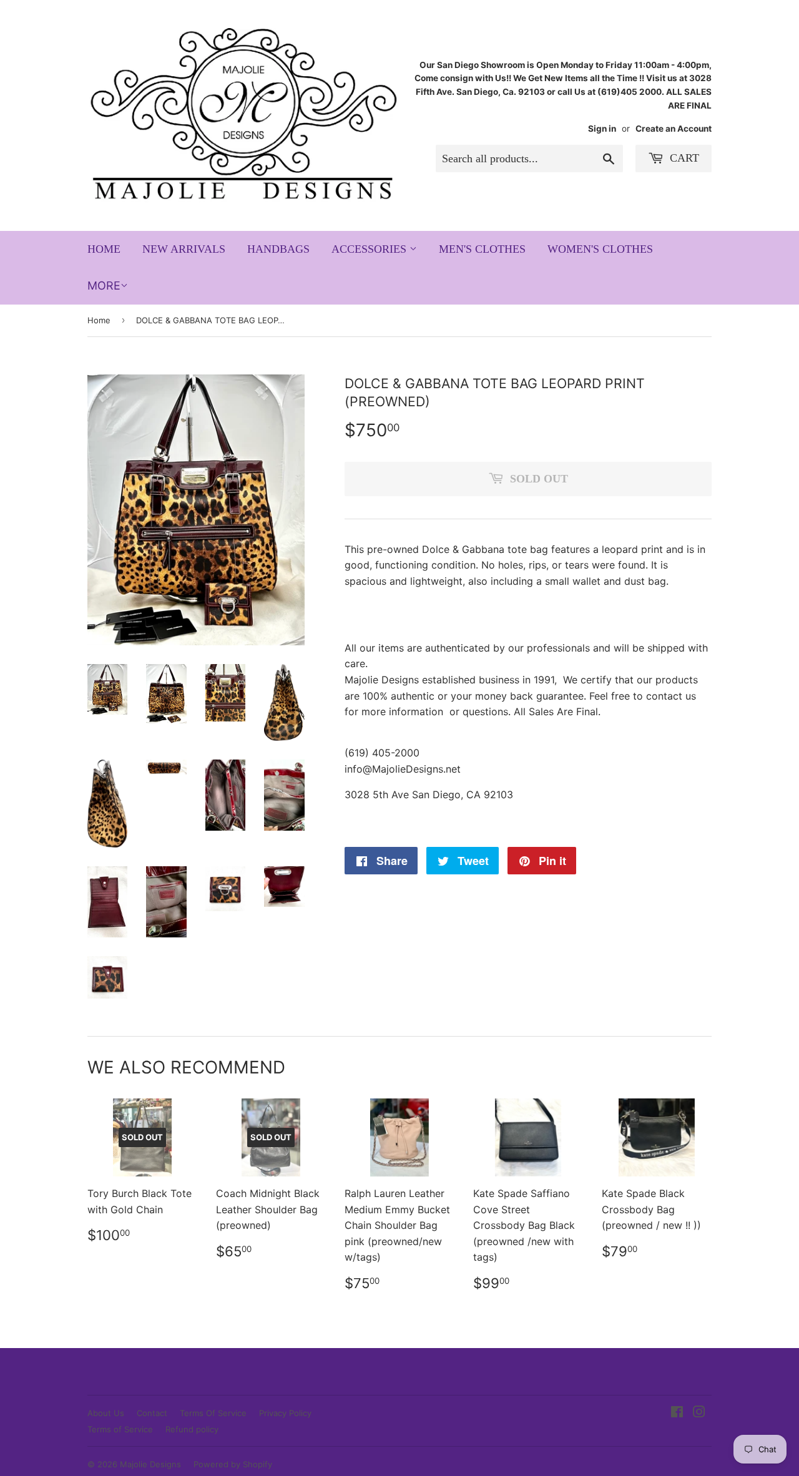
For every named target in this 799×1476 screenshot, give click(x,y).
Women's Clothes (600, 249)
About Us (105, 1413)
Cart (683, 158)
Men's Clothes (482, 249)
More (103, 285)
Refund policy (191, 1429)
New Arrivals (183, 249)
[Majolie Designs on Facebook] (677, 1413)
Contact (152, 1413)
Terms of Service (120, 1429)
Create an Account (673, 129)
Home (103, 249)
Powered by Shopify (233, 1464)
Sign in (602, 129)
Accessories (370, 249)
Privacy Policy (285, 1413)
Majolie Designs (150, 1464)
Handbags (278, 249)
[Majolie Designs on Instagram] (699, 1413)
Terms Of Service (213, 1413)
